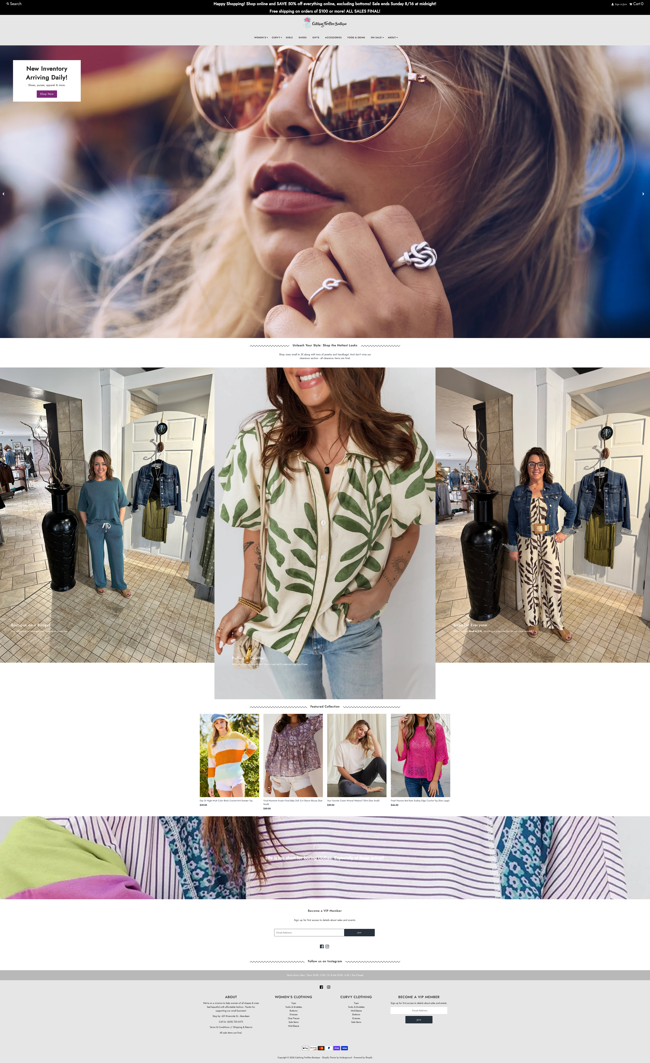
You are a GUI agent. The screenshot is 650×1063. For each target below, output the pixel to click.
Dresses (294, 1014)
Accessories (333, 37)
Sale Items (294, 1022)
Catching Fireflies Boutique (307, 1057)
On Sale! (376, 37)
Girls (289, 37)
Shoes (303, 37)
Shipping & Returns (242, 1027)
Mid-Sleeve (293, 1026)
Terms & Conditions (220, 1027)
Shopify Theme (329, 1057)
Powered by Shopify (363, 1057)
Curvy (276, 37)
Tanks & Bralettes (293, 1007)
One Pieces (293, 1018)
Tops (293, 1003)
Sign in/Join (620, 4)
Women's (260, 37)
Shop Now (47, 94)
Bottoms (294, 1010)
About (392, 37)
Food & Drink (356, 37)
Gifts (315, 37)
